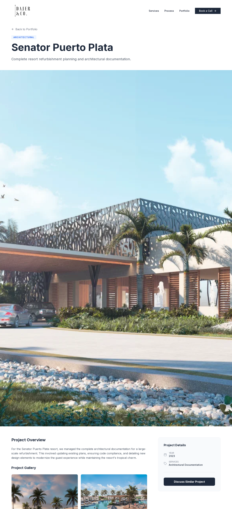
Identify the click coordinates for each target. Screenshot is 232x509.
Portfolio (184, 10)
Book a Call (205, 10)
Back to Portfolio (26, 29)
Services (154, 10)
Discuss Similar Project (189, 481)
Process (169, 10)
